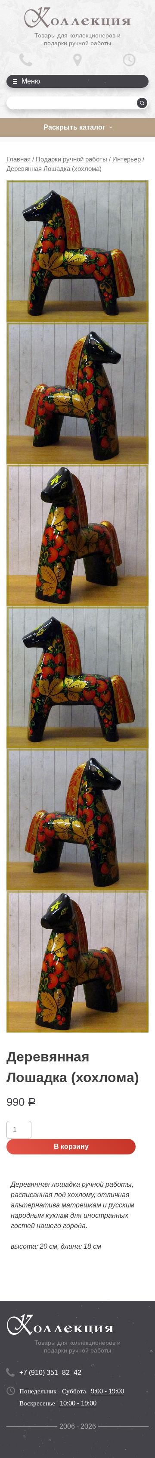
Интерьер (126, 159)
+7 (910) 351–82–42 (50, 1372)
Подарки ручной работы (71, 159)
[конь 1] (77, 251)
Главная (18, 159)
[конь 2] (77, 535)
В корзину (71, 1146)
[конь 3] (77, 393)
